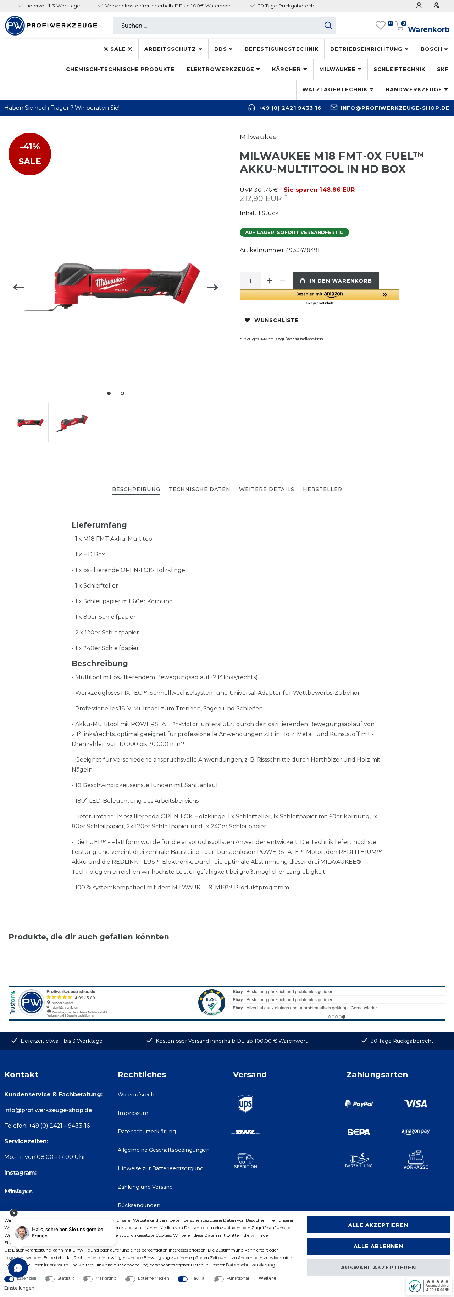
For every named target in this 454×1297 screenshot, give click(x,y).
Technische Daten (200, 489)
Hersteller (322, 489)
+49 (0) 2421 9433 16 (290, 108)
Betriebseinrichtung (366, 49)
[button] (319, 297)
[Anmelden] (420, 5)
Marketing (106, 1278)
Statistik (65, 1278)
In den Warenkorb (341, 281)
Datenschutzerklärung (147, 1131)
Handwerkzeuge (414, 89)
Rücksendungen (139, 1205)
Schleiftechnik (399, 69)
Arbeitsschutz (170, 49)
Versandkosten (304, 339)
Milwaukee (337, 69)
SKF (442, 69)
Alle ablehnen (378, 1246)
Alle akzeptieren (378, 1225)
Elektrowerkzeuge (220, 69)
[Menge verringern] (282, 280)
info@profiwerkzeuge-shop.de (395, 108)
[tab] (136, 489)
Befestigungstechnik (282, 49)
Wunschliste (276, 320)
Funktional (238, 1278)
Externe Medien (153, 1278)
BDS (220, 49)
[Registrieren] (437, 5)
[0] (380, 25)
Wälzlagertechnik (334, 89)
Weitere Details (266, 489)
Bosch (431, 49)
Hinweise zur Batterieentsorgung (161, 1168)
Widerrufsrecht (137, 1094)
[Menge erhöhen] (269, 280)
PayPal (197, 1278)
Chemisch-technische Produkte (120, 69)
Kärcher (286, 69)
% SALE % (118, 49)
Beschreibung (136, 489)
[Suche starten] (328, 25)
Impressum (133, 1113)
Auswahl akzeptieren (378, 1267)
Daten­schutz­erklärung (250, 1265)
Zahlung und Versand (145, 1187)
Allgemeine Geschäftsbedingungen (164, 1150)
